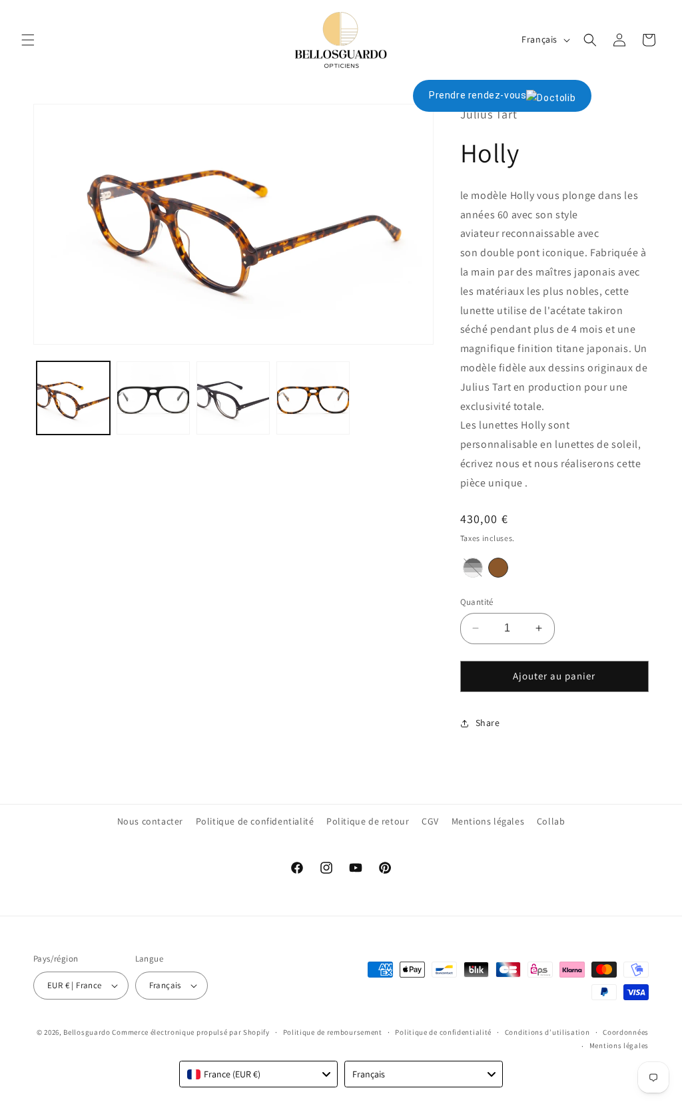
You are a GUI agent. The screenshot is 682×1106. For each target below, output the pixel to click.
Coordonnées (626, 1032)
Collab (551, 821)
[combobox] (258, 1074)
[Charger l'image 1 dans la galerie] (73, 398)
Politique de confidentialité (255, 821)
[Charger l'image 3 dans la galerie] (233, 398)
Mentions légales (488, 821)
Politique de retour (367, 821)
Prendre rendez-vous (477, 95)
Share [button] (488, 723)
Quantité (477, 602)
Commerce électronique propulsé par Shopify (190, 1032)
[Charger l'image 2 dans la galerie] (153, 398)
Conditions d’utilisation (547, 1032)
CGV (430, 821)
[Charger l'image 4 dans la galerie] (313, 398)
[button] (28, 40)
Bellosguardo (86, 1032)
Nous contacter (150, 821)
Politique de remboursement (332, 1032)
